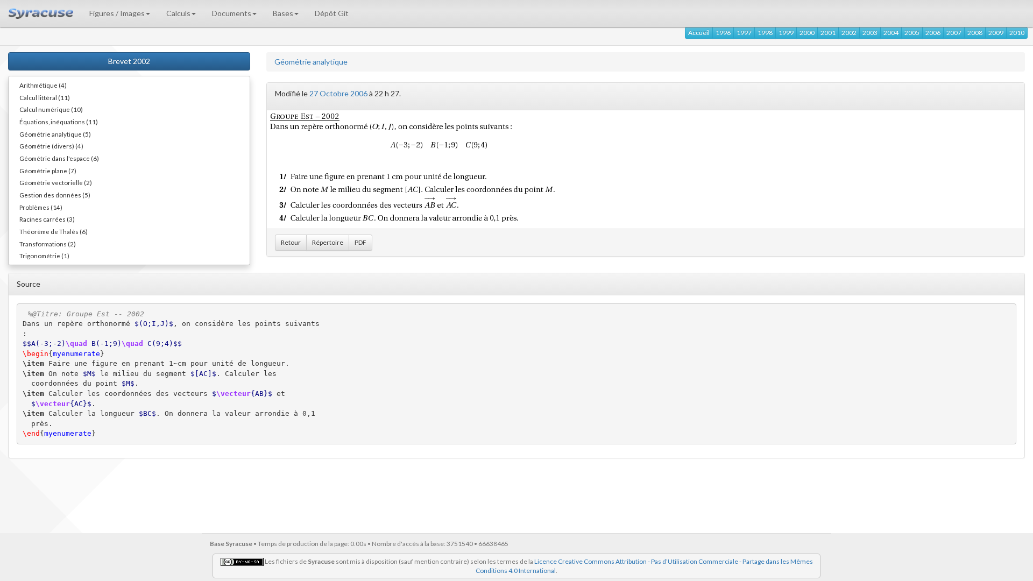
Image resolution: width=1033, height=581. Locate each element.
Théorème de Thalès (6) (53, 231)
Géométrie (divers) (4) (51, 146)
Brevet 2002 (129, 61)
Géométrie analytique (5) (55, 134)
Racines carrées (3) (47, 219)
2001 (828, 33)
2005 (911, 33)
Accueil (699, 33)
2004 (890, 33)
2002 (849, 33)
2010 (1016, 33)
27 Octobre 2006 (338, 93)
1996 (723, 33)
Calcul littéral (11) (44, 97)
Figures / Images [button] (117, 13)
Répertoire (327, 242)
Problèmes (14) (40, 207)
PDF (360, 242)
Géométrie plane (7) (47, 170)
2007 (953, 33)
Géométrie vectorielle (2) (55, 182)
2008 (974, 33)
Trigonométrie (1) (44, 255)
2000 (807, 33)
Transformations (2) (47, 243)
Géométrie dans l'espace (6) (59, 158)
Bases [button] (283, 13)
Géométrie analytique (311, 61)
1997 (744, 33)
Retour (291, 242)
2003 (870, 33)
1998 (765, 33)
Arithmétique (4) (43, 85)
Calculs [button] (178, 13)
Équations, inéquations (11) (58, 121)
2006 (932, 33)
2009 (995, 33)
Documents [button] (231, 13)
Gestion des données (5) (54, 195)
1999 (786, 33)
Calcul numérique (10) (51, 109)
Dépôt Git (332, 13)
